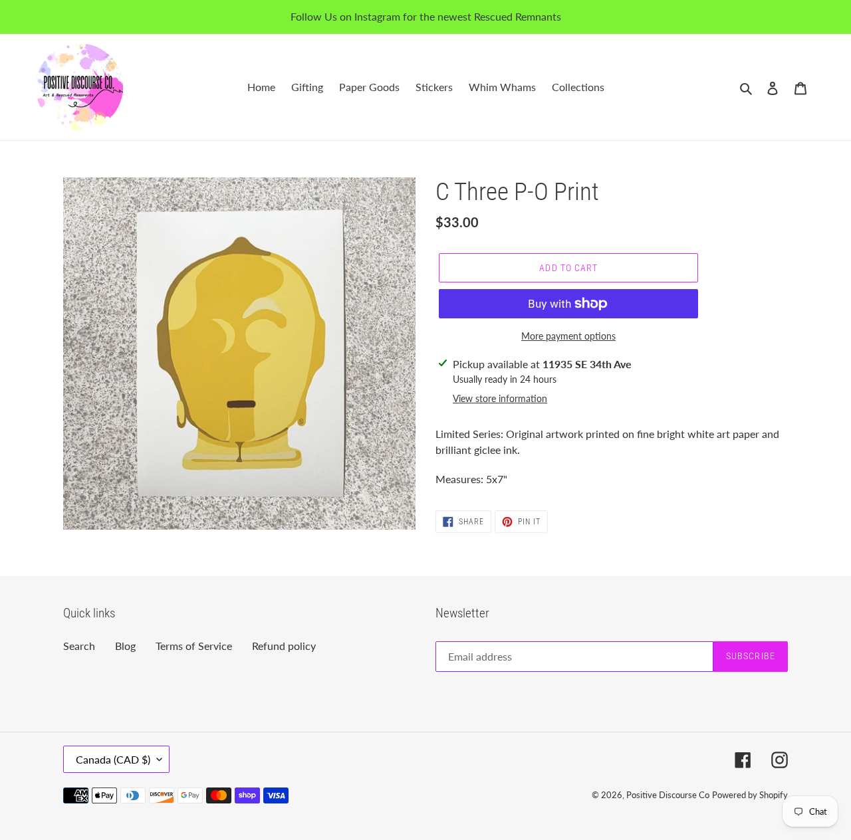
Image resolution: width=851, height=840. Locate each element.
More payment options (568, 336)
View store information (500, 398)
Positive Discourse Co (667, 794)
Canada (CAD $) (113, 759)
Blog (125, 645)
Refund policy (284, 645)
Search (79, 645)
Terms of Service (194, 645)
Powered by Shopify (750, 794)
